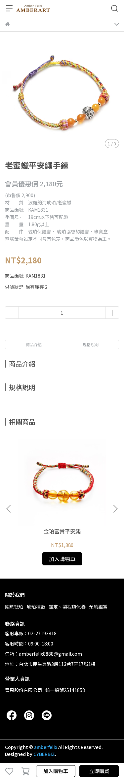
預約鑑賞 (98, 606)
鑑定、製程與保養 (67, 606)
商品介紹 (34, 344)
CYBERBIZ (44, 754)
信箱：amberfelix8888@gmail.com (43, 653)
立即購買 (99, 770)
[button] (115, 509)
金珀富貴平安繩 (62, 531)
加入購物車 (55, 770)
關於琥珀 (14, 606)
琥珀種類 (36, 606)
